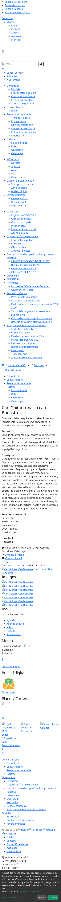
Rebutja (42, 897)
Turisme (39, 365)
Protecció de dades (17, 844)
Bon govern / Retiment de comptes (26, 809)
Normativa (12, 802)
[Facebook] (36, 829)
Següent (15, 666)
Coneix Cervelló (17, 365)
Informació (13, 816)
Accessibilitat (14, 851)
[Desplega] (28, 365)
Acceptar (52, 897)
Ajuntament (8, 777)
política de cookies (30, 891)
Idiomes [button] (11, 22)
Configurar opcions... (12, 897)
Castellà (15, 29)
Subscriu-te (8, 692)
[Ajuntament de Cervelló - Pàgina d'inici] (20, 55)
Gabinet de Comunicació (20, 820)
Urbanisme (13, 795)
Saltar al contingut (15, 5)
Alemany (16, 36)
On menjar (17, 401)
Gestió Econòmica (17, 806)
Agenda (11, 620)
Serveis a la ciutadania (19, 383)
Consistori (12, 781)
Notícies (11, 630)
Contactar (7, 18)
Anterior (6, 666)
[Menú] (3, 69)
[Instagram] (9, 833)
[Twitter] (24, 829)
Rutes (14, 394)
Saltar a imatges (14, 9)
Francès (15, 39)
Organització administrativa (22, 784)
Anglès (15, 32)
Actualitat (7, 813)
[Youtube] (49, 829)
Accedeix (7, 718)
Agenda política (15, 623)
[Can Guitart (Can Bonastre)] (18, 585)
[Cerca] (41, 64)
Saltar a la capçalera (16, 1)
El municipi (13, 376)
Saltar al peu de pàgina (17, 12)
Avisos (10, 627)
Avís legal (12, 847)
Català (14, 25)
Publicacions (14, 634)
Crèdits (11, 837)
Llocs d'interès (13, 370)
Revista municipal (16, 823)
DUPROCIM (13, 798)
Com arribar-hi (15, 379)
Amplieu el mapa (14, 554)
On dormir (17, 397)
